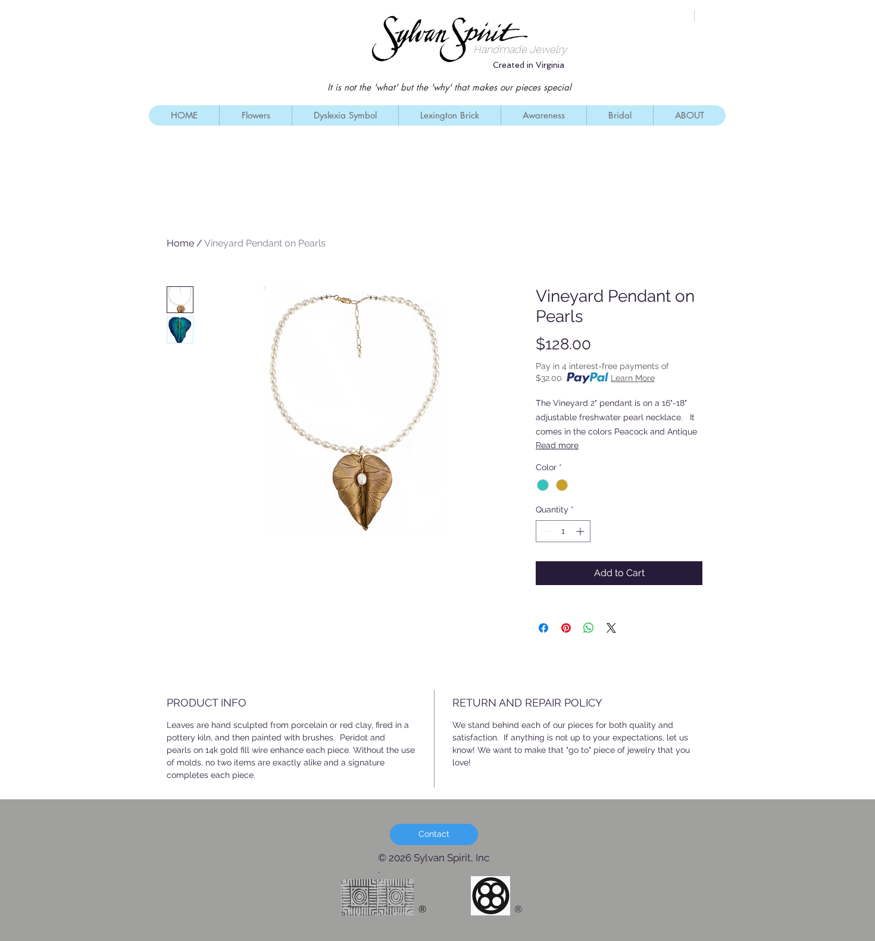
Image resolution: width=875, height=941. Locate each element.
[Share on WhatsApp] (589, 628)
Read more (557, 445)
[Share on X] (611, 628)
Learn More (633, 378)
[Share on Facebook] (543, 628)
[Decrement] (545, 531)
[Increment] (581, 531)
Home (180, 243)
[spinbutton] (563, 531)
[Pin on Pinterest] (566, 628)
